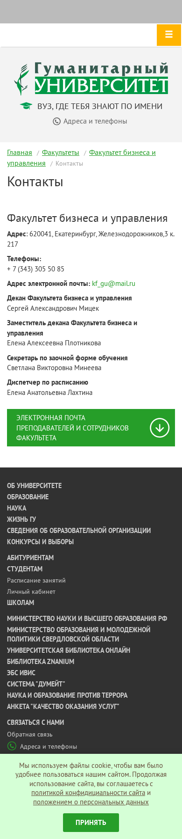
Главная (19, 152)
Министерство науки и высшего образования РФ (87, 618)
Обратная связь (30, 734)
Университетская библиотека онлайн (68, 650)
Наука (16, 508)
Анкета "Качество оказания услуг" (63, 706)
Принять (91, 822)
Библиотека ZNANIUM (40, 661)
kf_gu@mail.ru (113, 283)
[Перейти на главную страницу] (91, 77)
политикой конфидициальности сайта (88, 792)
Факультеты (60, 152)
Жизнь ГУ (21, 519)
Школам (20, 602)
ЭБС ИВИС (21, 673)
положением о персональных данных (91, 801)
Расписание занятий (36, 580)
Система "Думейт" (36, 684)
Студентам (24, 569)
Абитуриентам (30, 558)
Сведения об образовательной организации (79, 530)
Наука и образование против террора (67, 695)
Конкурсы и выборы (40, 542)
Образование (28, 497)
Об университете (34, 486)
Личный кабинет (31, 591)
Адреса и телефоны (48, 746)
